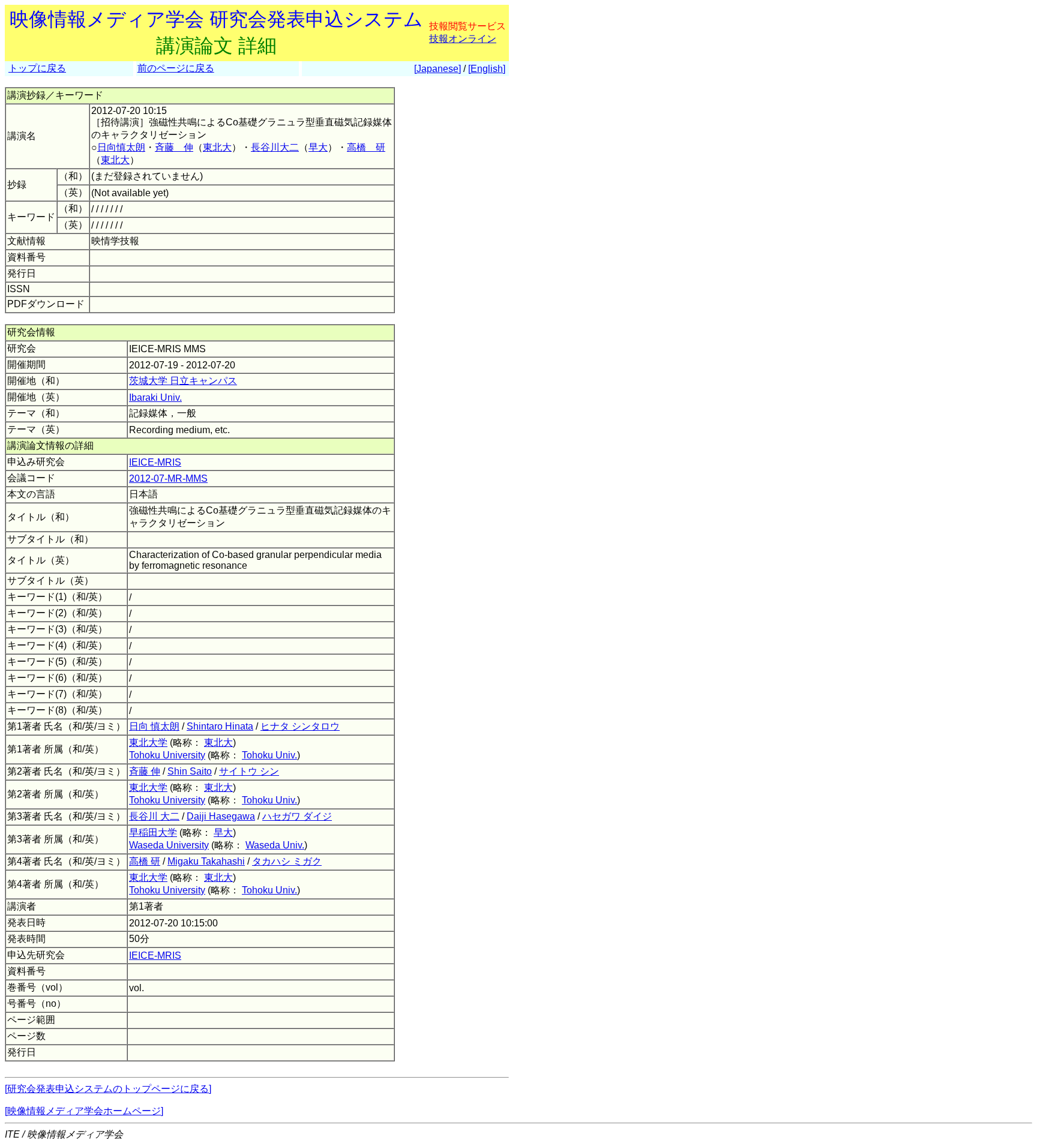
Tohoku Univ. (269, 755)
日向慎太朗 (121, 147)
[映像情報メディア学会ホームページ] (84, 1111)
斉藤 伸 (174, 147)
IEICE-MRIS (155, 462)
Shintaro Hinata (220, 726)
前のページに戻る (175, 68)
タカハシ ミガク (287, 861)
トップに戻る (37, 68)
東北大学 (148, 742)
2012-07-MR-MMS (168, 478)
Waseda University (169, 845)
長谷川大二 (275, 147)
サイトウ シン (249, 771)
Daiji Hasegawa (221, 816)
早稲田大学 (153, 832)
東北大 (217, 147)
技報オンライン (462, 39)
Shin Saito (189, 771)
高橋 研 (366, 147)
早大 (318, 147)
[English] (486, 69)
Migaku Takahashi (206, 861)
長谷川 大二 (154, 816)
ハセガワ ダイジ (297, 816)
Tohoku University (167, 755)
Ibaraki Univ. (155, 397)
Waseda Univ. (274, 845)
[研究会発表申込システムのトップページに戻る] (108, 1089)
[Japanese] (437, 69)
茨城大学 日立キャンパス (183, 381)
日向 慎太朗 (154, 726)
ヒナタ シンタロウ (300, 726)
